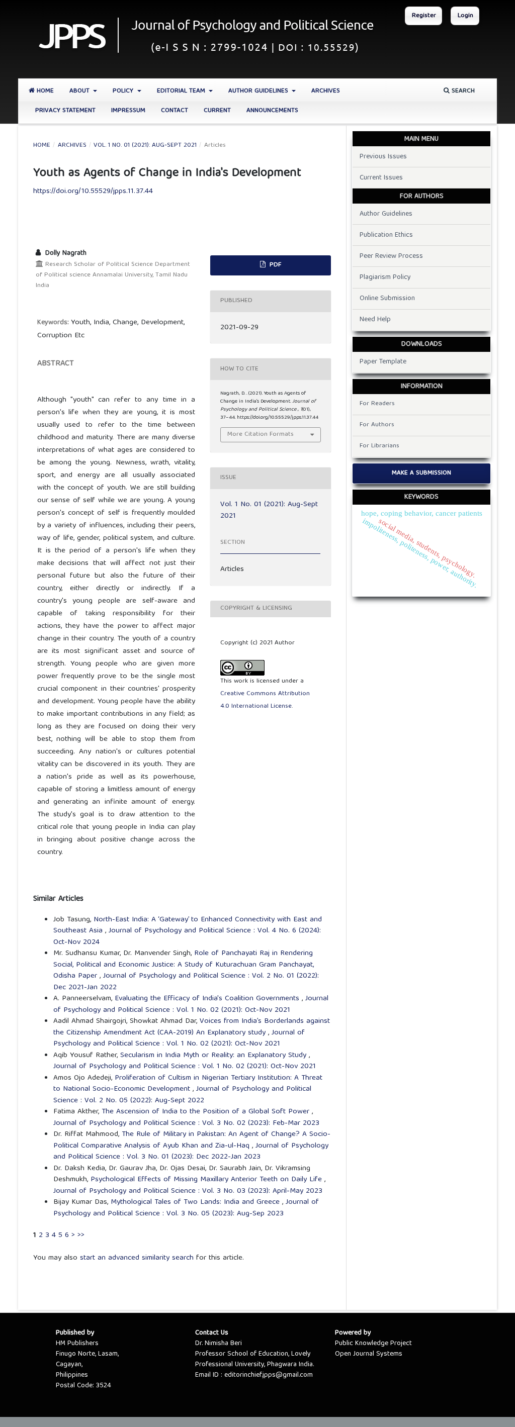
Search (462, 91)
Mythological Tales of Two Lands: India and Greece (196, 1202)
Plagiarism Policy (385, 277)
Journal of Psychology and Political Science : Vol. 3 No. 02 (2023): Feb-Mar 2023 (186, 1123)
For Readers (377, 404)
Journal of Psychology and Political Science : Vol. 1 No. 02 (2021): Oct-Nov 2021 (190, 1004)
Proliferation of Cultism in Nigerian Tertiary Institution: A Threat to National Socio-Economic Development (187, 1084)
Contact (174, 111)
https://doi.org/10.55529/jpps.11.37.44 (93, 191)
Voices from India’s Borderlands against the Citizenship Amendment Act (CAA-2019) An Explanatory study (191, 1027)
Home (44, 91)
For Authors (377, 425)
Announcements (272, 111)
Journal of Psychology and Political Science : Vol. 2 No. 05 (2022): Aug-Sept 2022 (182, 1095)
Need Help (375, 320)
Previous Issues (383, 157)
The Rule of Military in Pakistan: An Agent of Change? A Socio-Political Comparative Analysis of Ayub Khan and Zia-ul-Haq (191, 1140)
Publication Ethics (386, 235)
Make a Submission (421, 473)
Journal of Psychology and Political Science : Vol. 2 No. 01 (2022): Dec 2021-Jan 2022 (186, 982)
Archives (325, 91)
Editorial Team (182, 91)
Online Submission (387, 299)
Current (217, 111)
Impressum (128, 111)
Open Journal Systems (368, 1354)
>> (80, 1235)
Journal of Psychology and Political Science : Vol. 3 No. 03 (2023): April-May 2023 (187, 1191)
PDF (274, 265)
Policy (124, 91)
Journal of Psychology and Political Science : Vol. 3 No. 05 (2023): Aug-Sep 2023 (186, 1208)
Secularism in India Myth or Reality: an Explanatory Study (214, 1055)
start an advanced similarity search (137, 1258)
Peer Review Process (391, 256)
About (80, 91)
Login (465, 16)
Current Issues (381, 178)
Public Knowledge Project (373, 1344)
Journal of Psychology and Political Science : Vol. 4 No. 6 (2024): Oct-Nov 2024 (187, 936)
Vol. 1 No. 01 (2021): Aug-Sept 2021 (145, 146)
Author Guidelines (259, 91)
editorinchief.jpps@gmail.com (268, 1375)
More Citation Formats (260, 434)
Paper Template (383, 362)
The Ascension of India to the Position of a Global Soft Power (207, 1111)
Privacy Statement (65, 111)
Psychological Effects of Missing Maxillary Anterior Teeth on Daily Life (207, 1179)
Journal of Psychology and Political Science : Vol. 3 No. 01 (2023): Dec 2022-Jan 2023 (190, 1151)
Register (424, 16)
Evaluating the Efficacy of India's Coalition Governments (208, 998)
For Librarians (379, 446)
